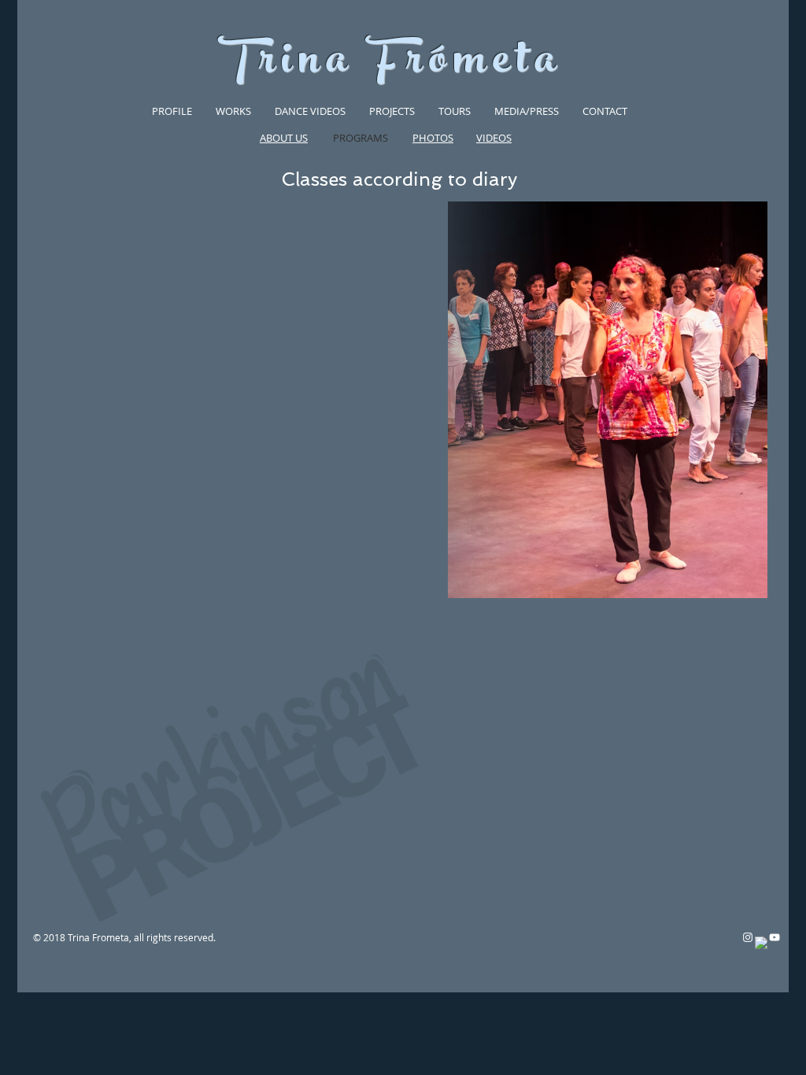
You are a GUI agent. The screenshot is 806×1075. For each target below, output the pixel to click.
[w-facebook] (761, 942)
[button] (172, 111)
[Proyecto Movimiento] (774, 937)
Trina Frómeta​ (389, 64)
